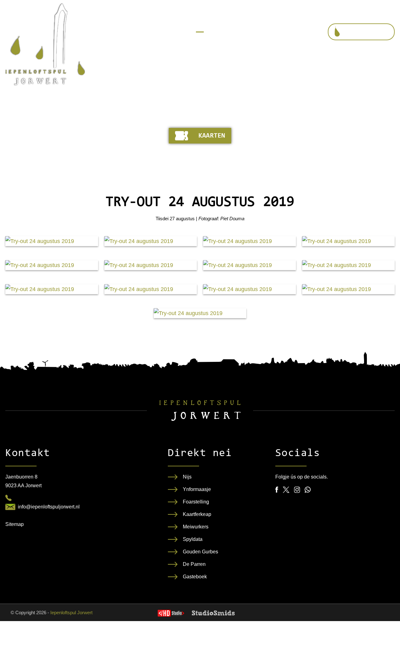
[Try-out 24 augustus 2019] (51, 241)
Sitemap (14, 524)
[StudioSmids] (213, 612)
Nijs (187, 476)
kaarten (211, 136)
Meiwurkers (195, 526)
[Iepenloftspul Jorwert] (45, 44)
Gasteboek (195, 576)
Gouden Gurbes (200, 551)
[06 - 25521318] (8, 498)
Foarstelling (196, 501)
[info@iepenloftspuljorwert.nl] (10, 507)
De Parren (194, 564)
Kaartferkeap (197, 514)
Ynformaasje (197, 489)
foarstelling (367, 32)
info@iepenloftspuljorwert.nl (49, 506)
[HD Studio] (171, 614)
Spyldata (192, 539)
